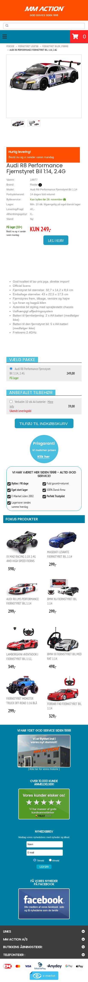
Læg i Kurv (56, 240)
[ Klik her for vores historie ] (44, 769)
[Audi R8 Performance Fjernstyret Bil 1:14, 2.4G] (44, 74)
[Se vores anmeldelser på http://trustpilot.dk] (44, 804)
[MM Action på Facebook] (44, 903)
